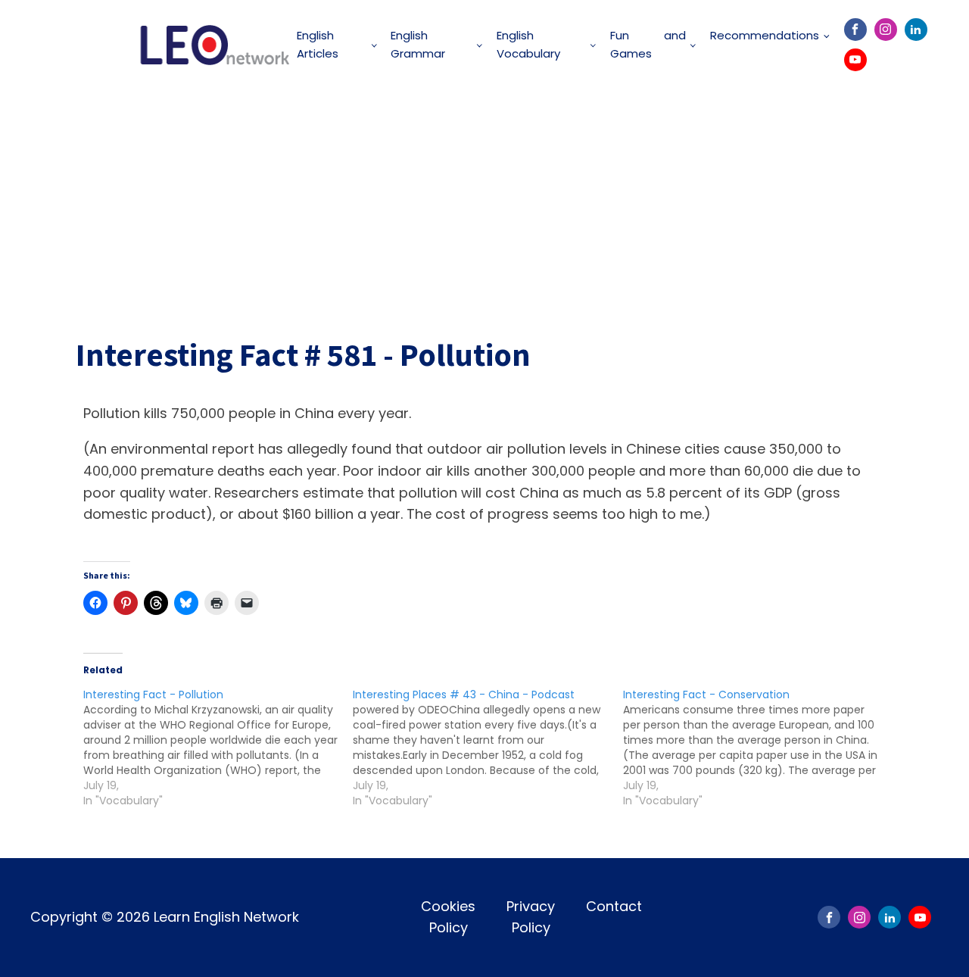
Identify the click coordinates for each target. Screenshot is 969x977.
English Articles (317, 44)
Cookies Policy (448, 917)
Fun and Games (648, 44)
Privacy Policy (530, 917)
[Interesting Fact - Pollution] (218, 747)
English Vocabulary (528, 44)
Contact (614, 906)
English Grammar (418, 44)
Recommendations (764, 35)
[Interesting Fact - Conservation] (758, 747)
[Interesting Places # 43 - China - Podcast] (487, 747)
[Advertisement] (484, 202)
